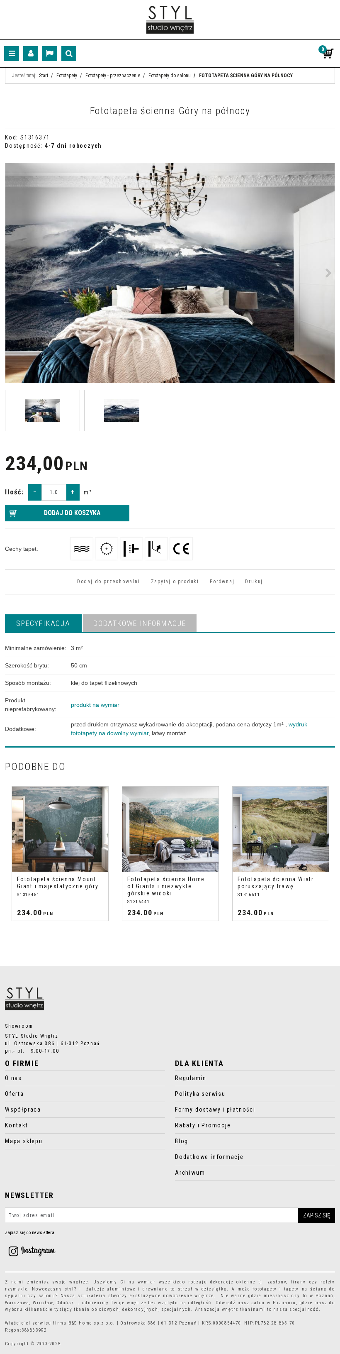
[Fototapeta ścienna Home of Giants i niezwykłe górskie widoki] (170, 829)
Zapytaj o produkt (175, 581)
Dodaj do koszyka (72, 513)
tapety (291, 1289)
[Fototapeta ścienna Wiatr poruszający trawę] (281, 829)
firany (298, 1282)
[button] (43, 623)
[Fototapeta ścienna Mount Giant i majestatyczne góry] (60, 829)
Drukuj (254, 581)
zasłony (277, 1282)
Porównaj (222, 581)
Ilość (14, 492)
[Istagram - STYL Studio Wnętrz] (32, 1251)
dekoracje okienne (232, 1282)
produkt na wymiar (95, 704)
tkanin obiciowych (96, 1309)
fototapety (265, 1289)
